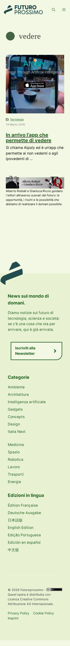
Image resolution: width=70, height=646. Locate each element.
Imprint (13, 618)
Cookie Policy (43, 613)
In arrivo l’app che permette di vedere (28, 137)
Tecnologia (17, 119)
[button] (53, 9)
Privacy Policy (18, 613)
